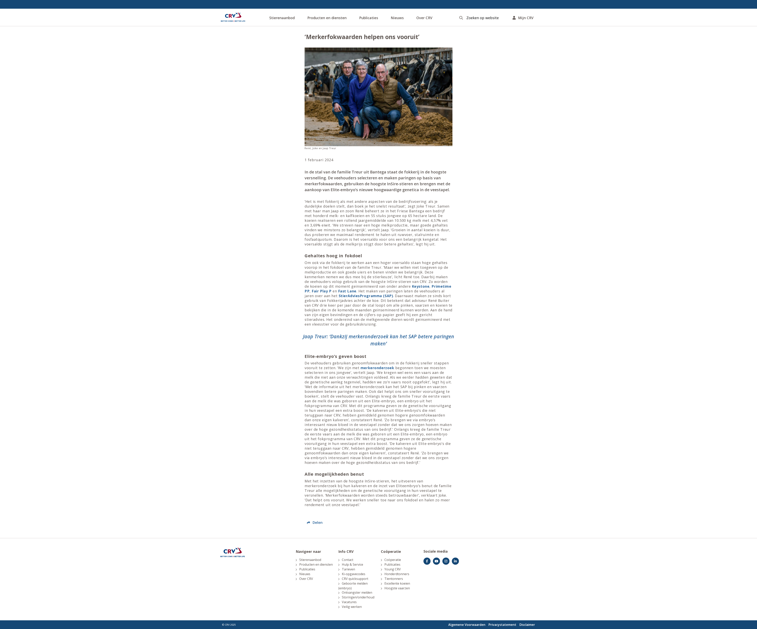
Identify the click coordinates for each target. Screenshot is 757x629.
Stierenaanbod (282, 17)
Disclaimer (527, 624)
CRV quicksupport (355, 579)
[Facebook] (427, 561)
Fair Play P (321, 291)
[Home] (233, 17)
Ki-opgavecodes (353, 574)
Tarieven (348, 569)
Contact (347, 560)
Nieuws (397, 17)
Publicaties (368, 17)
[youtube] (436, 561)
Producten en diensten (327, 17)
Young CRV (392, 569)
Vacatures (349, 602)
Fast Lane (347, 291)
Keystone (420, 286)
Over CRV (424, 17)
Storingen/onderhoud (358, 597)
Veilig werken (352, 607)
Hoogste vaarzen (397, 588)
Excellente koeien (397, 583)
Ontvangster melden (357, 592)
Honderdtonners (396, 574)
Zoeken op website (482, 18)
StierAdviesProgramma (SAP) (366, 295)
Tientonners (393, 579)
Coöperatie (392, 560)
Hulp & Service (352, 564)
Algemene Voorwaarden (466, 624)
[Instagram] (445, 561)
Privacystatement (502, 624)
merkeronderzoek (377, 367)
